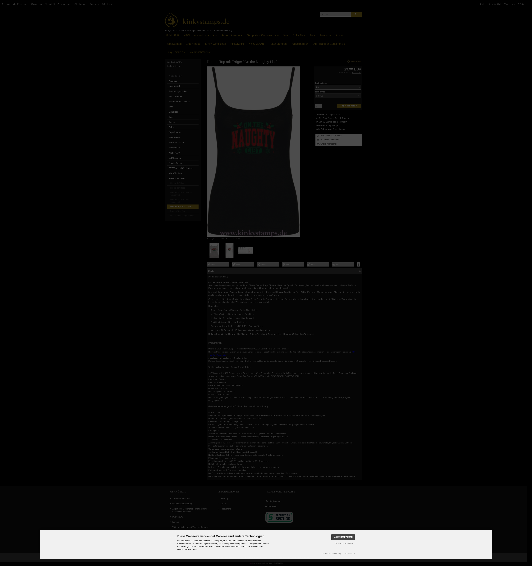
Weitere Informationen (344, 543)
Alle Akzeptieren (343, 537)
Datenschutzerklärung (331, 553)
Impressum (350, 553)
